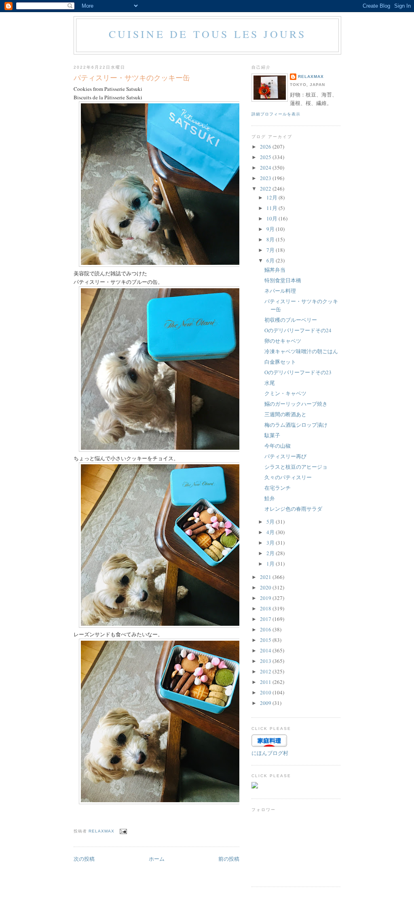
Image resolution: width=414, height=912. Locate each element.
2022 (266, 188)
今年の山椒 (277, 445)
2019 (266, 598)
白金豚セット (280, 361)
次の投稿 (84, 858)
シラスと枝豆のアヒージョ (295, 466)
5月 (271, 521)
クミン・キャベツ (285, 393)
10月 (272, 218)
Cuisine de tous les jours (207, 34)
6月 (271, 260)
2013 (266, 661)
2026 (266, 146)
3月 (271, 542)
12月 (272, 197)
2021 (266, 577)
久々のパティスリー (288, 477)
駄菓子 (272, 435)
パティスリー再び (285, 456)
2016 (266, 629)
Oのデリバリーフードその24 (298, 330)
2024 (266, 167)
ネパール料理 (280, 290)
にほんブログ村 (269, 753)
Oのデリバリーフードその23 (298, 372)
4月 (271, 532)
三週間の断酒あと (285, 414)
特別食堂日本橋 (282, 280)
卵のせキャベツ (282, 340)
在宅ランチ (277, 487)
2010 (266, 692)
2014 (266, 650)
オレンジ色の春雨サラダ (293, 508)
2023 (266, 178)
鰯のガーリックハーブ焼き (295, 403)
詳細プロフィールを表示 (275, 114)
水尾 (269, 382)
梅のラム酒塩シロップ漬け (295, 424)
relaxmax (311, 76)
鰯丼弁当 (274, 269)
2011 (266, 682)
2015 (266, 640)
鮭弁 (269, 498)
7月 (271, 250)
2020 (266, 587)
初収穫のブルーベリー (290, 319)
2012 (266, 671)
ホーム (157, 858)
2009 (266, 703)
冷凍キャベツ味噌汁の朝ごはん (301, 351)
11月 (272, 208)
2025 (266, 157)
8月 (271, 239)
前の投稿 (228, 858)
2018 (266, 608)
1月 (271, 563)
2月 (271, 553)
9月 (271, 229)
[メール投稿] (123, 831)
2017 (266, 619)
